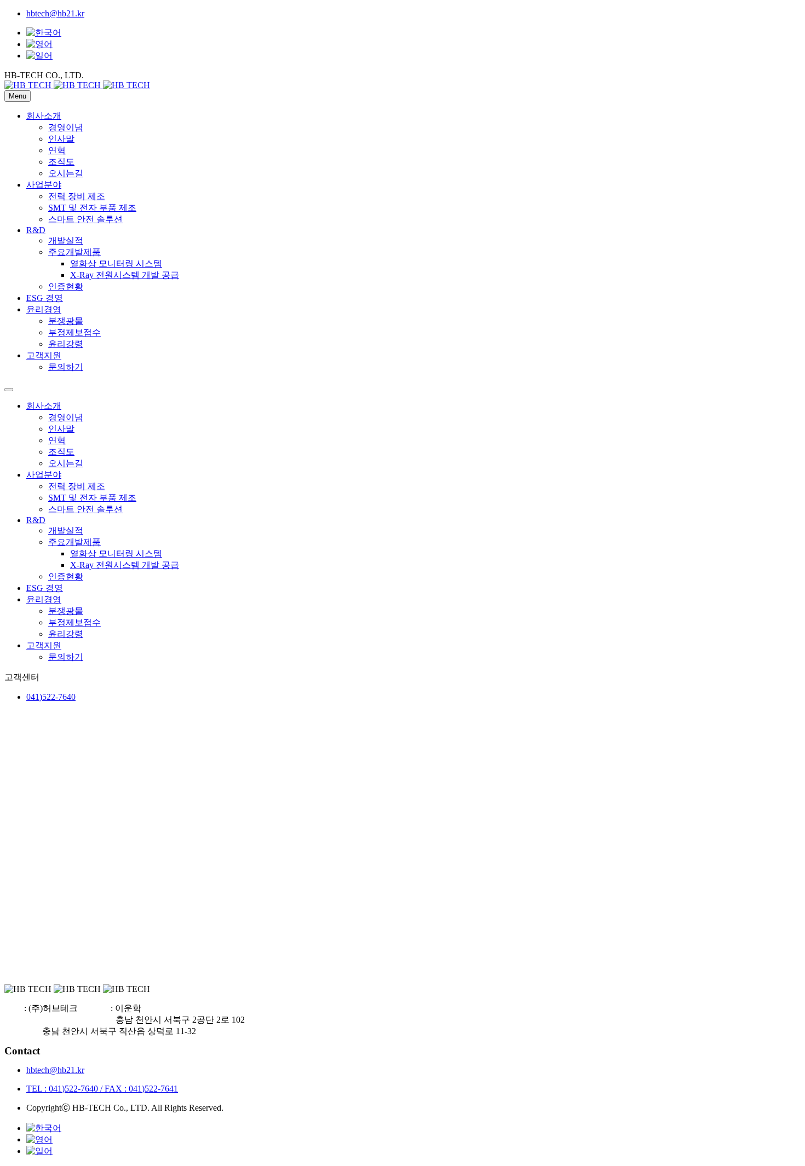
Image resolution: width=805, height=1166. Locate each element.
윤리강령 (65, 344)
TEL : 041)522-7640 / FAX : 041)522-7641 (102, 1088)
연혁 (57, 150)
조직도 (61, 161)
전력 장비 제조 (76, 196)
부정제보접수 (74, 332)
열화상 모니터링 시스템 (116, 263)
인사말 (61, 138)
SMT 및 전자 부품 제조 (92, 207)
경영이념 (65, 127)
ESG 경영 (44, 298)
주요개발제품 (74, 252)
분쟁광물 (65, 321)
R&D (35, 230)
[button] (44, 75)
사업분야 (43, 184)
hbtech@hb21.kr (55, 13)
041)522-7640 (51, 696)
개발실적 (65, 240)
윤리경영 (43, 309)
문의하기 (65, 367)
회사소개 (43, 115)
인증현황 (65, 286)
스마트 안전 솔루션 (85, 219)
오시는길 (65, 173)
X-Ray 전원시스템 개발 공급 (124, 275)
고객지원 (43, 355)
